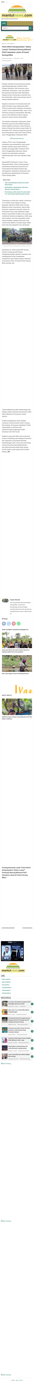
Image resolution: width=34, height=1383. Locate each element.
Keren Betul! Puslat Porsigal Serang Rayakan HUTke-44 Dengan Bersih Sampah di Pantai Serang (19, 1020)
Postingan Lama (27, 928)
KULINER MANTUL (7, 987)
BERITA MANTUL (6, 982)
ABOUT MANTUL (6, 979)
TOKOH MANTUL (6, 990)
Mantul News (19, 1380)
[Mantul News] (17, 11)
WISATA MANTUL (6, 993)
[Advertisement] (17, 336)
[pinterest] (14, 623)
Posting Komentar (6, 60)
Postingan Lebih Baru (8, 928)
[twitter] (9, 623)
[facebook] (4, 623)
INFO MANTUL (5, 985)
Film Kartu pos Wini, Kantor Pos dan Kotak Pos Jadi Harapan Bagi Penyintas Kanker (19, 1030)
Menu (4, 23)
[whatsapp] (18, 623)
